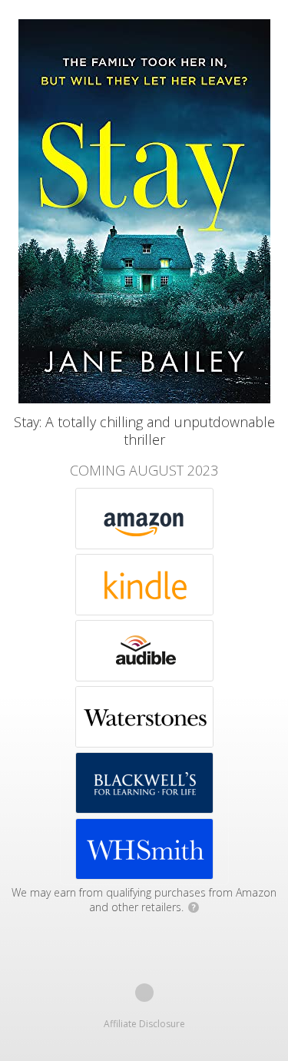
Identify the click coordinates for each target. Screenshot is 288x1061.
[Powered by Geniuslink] (144, 992)
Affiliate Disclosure (144, 1023)
